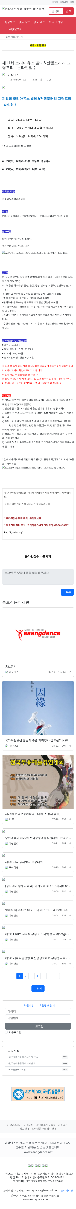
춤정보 (8, 22)
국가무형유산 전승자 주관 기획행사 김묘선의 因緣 (36, 740)
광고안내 (25, 1128)
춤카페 (38, 22)
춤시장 (23, 22)
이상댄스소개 (14, 1124)
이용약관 (63, 1124)
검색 (69, 11)
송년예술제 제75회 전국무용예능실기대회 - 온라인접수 (39, 838)
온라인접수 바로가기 (38, 556)
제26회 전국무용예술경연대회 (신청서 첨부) (32, 814)
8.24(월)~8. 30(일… (17, 1069)
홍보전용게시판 (14, 36)
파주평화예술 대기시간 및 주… (23, 1056)
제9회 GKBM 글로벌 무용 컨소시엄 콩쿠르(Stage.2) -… (39, 934)
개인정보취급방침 (46, 1124)
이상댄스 (13, 75)
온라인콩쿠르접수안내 (44, 1128)
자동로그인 (15, 1032)
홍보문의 (10, 666)
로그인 (55, 2)
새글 (72, 2)
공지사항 (13, 1051)
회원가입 (64, 2)
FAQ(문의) (14, 29)
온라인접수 (56, 22)
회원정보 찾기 (47, 1005)
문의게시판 (66, 1190)
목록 (68, 592)
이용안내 (29, 1124)
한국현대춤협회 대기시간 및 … (23, 1063)
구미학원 (14, 867)
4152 (11, 819)
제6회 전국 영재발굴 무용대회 (24, 862)
